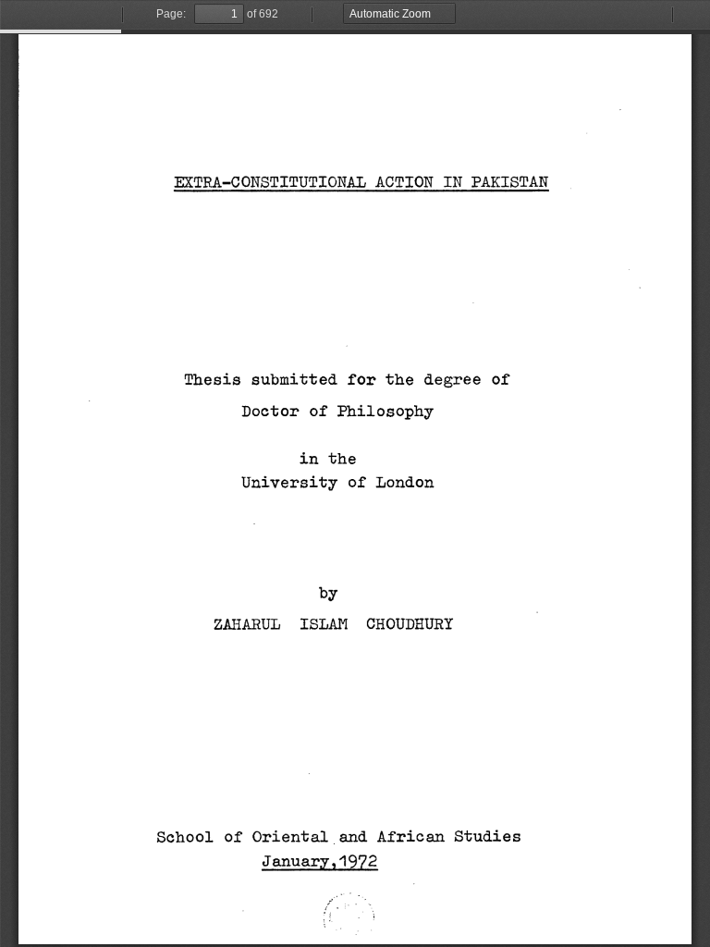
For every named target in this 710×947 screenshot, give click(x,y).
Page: (171, 13)
